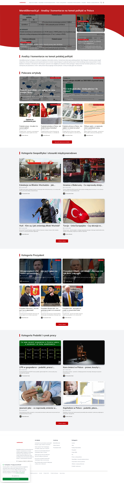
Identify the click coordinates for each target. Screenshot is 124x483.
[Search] (101, 2)
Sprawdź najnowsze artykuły (62, 142)
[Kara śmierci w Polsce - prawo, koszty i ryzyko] (84, 352)
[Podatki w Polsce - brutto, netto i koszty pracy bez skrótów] (47, 32)
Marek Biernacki (25, 99)
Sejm (73, 445)
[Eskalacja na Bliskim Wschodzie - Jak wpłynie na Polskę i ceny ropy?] (40, 170)
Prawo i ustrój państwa (61, 2)
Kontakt (40, 473)
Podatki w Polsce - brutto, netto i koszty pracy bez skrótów (41, 44)
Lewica (73, 443)
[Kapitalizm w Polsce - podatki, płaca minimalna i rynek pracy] (84, 393)
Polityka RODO (46, 473)
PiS (72, 454)
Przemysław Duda (69, 99)
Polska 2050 (74, 452)
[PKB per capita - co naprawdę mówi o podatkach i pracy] (94, 113)
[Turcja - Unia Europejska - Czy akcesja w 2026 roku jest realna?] (84, 211)
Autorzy (55, 440)
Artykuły (37, 440)
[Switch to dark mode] (103, 2)
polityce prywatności (20, 472)
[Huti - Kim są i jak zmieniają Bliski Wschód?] (40, 211)
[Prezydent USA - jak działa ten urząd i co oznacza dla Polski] (73, 296)
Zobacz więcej (62, 241)
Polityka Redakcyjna (54, 473)
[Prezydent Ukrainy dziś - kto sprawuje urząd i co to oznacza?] (51, 296)
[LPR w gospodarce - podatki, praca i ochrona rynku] (40, 352)
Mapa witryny (62, 473)
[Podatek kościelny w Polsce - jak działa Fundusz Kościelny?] (51, 113)
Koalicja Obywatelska (76, 447)
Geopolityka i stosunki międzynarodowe (46, 2)
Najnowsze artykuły (33, 2)
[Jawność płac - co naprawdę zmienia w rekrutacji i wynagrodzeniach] (40, 393)
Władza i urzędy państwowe (93, 2)
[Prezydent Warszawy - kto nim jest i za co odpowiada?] (29, 296)
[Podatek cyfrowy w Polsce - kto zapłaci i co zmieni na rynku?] (73, 113)
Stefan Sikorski (69, 234)
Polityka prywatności (34, 473)
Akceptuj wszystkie (15, 479)
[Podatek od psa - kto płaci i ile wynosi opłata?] (29, 113)
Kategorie (74, 440)
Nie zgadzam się (15, 475)
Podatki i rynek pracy (76, 466)
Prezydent (84, 2)
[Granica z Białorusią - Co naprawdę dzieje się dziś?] (84, 170)
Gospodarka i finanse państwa (74, 2)
